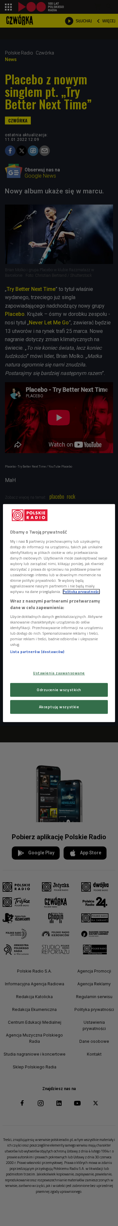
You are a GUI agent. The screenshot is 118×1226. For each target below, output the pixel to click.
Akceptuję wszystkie (59, 707)
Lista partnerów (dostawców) (37, 652)
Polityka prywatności (81, 591)
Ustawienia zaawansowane (59, 673)
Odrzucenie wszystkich (59, 689)
